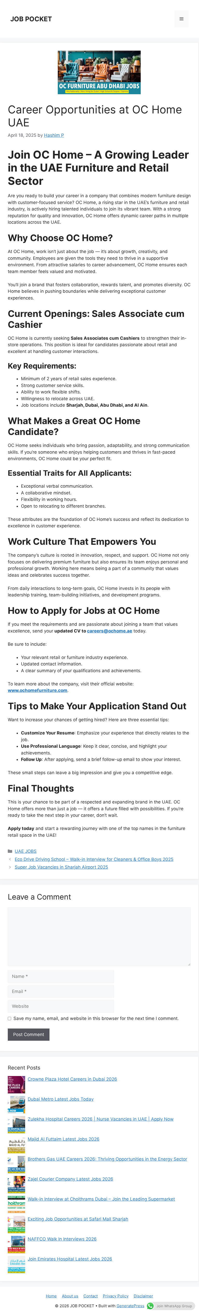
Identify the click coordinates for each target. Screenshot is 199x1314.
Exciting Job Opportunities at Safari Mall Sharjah (78, 1219)
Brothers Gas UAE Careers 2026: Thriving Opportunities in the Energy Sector (107, 1159)
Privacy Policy (116, 1295)
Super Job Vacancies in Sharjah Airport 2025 (61, 867)
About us (70, 1295)
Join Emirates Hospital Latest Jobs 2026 (70, 1259)
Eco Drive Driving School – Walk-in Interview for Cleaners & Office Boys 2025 (94, 859)
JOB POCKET (31, 19)
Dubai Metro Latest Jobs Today (61, 1099)
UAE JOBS (26, 851)
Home (51, 1295)
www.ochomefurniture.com (37, 690)
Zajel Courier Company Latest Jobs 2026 (70, 1179)
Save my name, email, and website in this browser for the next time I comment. (96, 1018)
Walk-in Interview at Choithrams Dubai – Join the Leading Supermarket (101, 1199)
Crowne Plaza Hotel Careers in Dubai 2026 (72, 1079)
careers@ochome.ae (109, 631)
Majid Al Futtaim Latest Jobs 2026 (64, 1139)
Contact (90, 1295)
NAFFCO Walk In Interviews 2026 (62, 1239)
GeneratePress (130, 1305)
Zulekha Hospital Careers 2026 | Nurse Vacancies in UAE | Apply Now (101, 1119)
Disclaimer (143, 1295)
